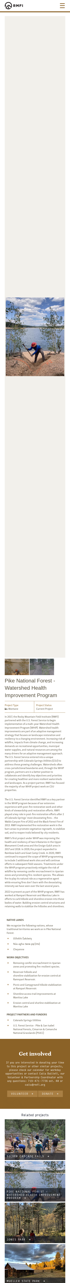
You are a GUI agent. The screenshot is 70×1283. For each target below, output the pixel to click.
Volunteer (19, 1093)
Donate (48, 1093)
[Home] (17, 5)
